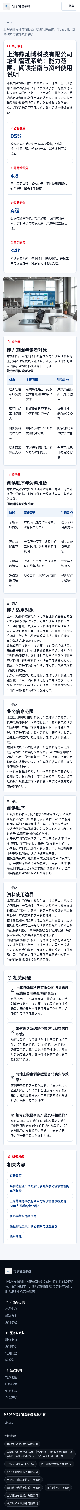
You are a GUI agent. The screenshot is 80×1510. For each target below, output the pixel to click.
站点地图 (11, 1377)
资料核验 (11, 1322)
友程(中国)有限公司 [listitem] (58, 1487)
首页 (6, 23)
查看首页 (16, 1176)
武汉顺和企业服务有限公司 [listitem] (22, 1503)
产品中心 (11, 1309)
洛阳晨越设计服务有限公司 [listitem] (56, 1463)
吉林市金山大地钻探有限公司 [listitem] (24, 1479)
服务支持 (11, 1339)
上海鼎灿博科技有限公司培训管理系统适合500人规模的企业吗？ (38, 1203)
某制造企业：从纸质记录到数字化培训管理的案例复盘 (39, 1188)
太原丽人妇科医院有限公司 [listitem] (22, 1443)
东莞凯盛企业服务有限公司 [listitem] (22, 1471)
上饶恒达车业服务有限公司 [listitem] (22, 1495)
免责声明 (11, 1397)
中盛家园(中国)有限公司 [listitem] (21, 1463)
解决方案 (11, 1315)
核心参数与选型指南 (23, 1216)
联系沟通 (16, 1236)
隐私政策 (11, 1384)
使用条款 (11, 1391)
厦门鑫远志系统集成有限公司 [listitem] (24, 1487)
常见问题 (11, 1353)
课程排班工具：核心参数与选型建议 (33, 1226)
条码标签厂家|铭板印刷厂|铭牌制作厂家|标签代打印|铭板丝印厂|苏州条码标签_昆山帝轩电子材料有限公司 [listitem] (40, 1453)
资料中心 (11, 1346)
